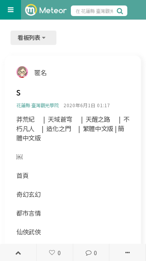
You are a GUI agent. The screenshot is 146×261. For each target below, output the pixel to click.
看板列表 (30, 37)
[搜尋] (121, 10)
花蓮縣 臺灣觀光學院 (37, 105)
